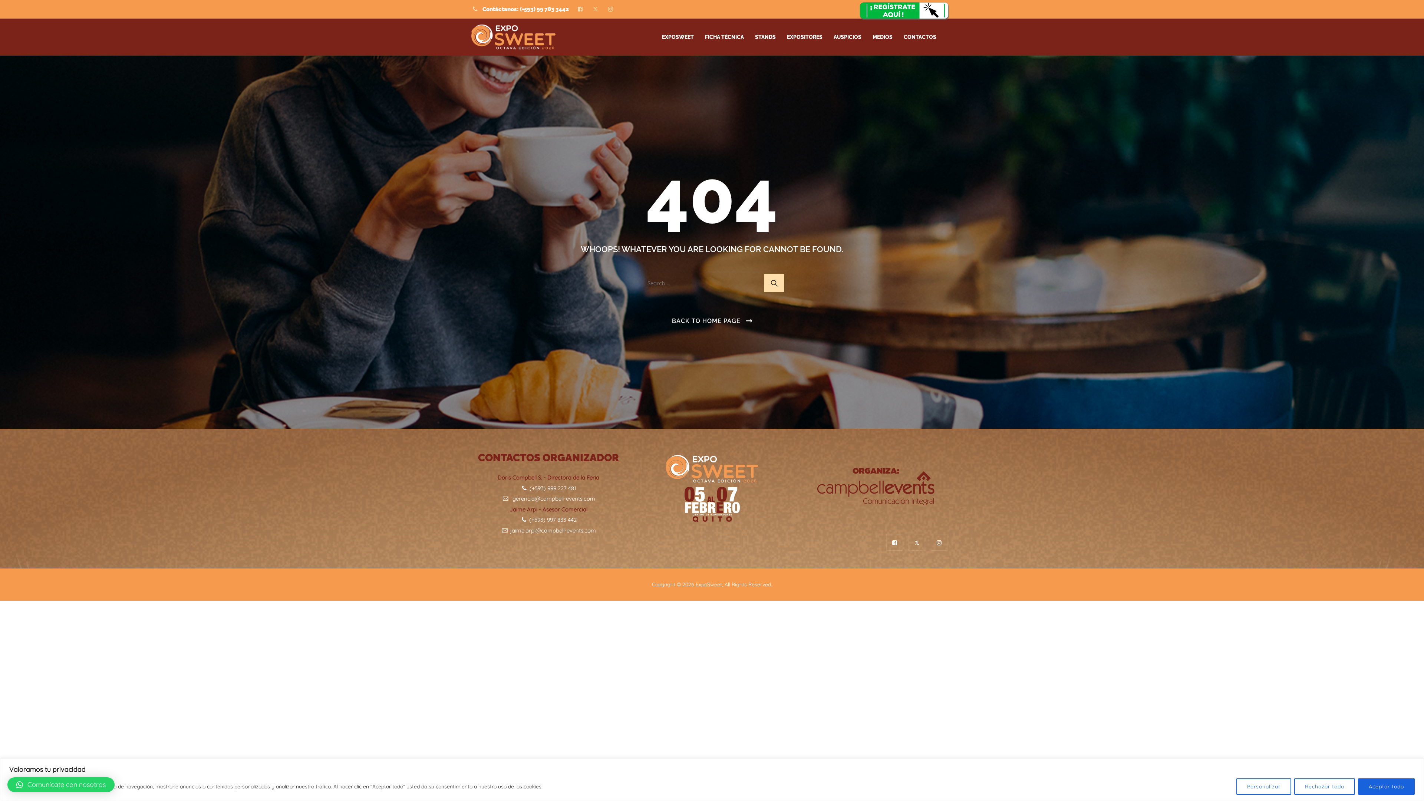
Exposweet (678, 37)
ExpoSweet (709, 584)
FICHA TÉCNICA (724, 37)
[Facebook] (580, 9)
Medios (883, 37)
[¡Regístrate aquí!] (905, 11)
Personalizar (1263, 786)
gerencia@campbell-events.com (552, 498)
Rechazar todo (1324, 786)
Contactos (920, 37)
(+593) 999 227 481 (552, 488)
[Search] (774, 283)
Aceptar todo (1386, 786)
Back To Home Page (706, 320)
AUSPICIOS (847, 37)
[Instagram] (610, 9)
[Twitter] (595, 9)
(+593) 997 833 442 (552, 519)
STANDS (765, 37)
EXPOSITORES (805, 37)
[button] (61, 784)
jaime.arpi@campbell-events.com (552, 530)
